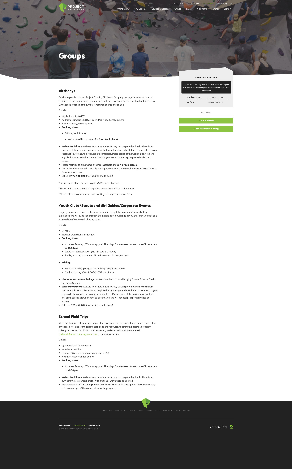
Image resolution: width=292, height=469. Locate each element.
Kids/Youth (202, 9)
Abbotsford (178, 4)
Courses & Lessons (160, 9)
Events (215, 9)
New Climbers (140, 9)
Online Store (123, 9)
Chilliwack (208, 4)
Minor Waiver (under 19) (207, 129)
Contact (227, 9)
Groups (177, 9)
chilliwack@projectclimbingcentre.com (78, 334)
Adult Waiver (207, 120)
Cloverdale (193, 4)
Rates (189, 9)
